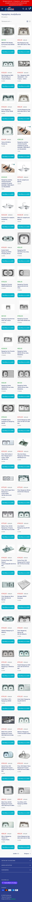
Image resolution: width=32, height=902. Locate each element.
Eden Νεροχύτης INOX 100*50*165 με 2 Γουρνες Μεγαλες (7, 77)
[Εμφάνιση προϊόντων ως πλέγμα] (27, 21)
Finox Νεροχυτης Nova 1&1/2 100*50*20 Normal (7, 598)
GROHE (19, 183)
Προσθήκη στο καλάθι (8, 51)
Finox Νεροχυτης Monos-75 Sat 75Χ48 (7, 110)
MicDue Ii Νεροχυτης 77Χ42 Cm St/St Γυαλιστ (24, 732)
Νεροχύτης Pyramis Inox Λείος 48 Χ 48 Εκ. (8, 319)
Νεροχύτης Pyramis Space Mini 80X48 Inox (23, 319)
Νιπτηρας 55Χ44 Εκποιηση (21, 597)
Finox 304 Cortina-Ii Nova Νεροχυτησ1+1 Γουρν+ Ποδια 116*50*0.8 (6, 456)
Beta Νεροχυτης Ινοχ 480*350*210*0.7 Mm (23, 43)
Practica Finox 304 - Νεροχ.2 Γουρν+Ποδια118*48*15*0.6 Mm (8, 563)
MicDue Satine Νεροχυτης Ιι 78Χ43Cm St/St (7, 666)
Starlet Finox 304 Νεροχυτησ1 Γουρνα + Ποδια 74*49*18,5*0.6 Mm (7, 768)
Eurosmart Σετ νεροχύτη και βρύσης (7, 218)
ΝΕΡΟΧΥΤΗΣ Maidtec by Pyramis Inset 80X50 (7, 43)
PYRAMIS (3, 46)
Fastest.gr (13, 898)
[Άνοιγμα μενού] (2, 8)
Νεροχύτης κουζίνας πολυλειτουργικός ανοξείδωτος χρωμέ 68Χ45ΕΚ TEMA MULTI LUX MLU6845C (7, 183)
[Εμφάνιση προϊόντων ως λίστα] (30, 21)
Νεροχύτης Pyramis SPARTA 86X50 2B (6, 285)
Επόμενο (26, 853)
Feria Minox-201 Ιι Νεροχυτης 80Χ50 (6, 700)
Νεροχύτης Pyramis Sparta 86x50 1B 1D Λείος (22, 286)
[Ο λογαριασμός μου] (26, 9)
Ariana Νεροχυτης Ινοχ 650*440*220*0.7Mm (23, 837)
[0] (29, 9)
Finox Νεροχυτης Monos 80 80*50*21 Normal (23, 490)
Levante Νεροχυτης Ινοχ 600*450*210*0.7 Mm (23, 110)
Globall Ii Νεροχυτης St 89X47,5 (7, 631)
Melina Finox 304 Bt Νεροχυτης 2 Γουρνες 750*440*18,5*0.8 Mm (7, 527)
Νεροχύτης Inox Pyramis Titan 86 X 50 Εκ (8, 352)
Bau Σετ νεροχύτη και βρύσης (23, 180)
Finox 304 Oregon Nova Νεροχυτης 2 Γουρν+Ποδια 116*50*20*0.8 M (7, 492)
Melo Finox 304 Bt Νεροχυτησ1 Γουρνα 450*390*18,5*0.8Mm (7, 803)
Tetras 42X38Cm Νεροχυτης (6, 143)
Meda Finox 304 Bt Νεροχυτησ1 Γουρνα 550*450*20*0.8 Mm (7, 733)
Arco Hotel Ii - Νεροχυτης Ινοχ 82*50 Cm (23, 527)
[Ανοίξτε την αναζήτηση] (23, 9)
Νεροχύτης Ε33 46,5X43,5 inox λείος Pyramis (23, 251)
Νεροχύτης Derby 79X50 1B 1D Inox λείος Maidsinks (7, 387)
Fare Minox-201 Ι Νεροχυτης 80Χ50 (22, 802)
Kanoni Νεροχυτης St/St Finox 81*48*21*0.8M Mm (23, 421)
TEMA (18, 151)
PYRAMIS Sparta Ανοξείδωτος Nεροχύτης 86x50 (7, 421)
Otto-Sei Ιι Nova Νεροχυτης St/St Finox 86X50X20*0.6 (23, 455)
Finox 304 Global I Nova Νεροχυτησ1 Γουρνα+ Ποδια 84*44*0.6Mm (23, 767)
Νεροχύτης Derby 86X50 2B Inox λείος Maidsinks (23, 352)
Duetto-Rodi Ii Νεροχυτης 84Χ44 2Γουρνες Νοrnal (6, 251)
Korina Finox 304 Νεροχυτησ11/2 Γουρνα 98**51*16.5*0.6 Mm (23, 562)
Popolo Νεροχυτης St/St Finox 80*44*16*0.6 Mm (23, 666)
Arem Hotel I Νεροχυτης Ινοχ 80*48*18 (23, 700)
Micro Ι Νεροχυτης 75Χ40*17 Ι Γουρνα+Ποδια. (6, 838)
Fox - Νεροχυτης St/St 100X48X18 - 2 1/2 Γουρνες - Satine (23, 77)
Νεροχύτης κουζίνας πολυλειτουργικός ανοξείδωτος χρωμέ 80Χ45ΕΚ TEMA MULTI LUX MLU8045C (23, 145)
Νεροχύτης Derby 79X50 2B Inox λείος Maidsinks (22, 387)
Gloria (19, 46)
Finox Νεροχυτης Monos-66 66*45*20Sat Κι (21, 632)
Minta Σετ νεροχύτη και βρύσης (23, 218)
